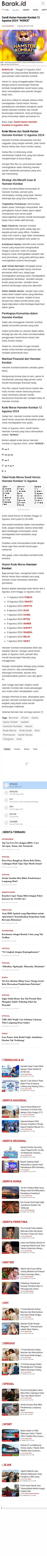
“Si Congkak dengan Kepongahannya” (20, 952)
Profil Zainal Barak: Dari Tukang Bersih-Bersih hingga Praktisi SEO (32, 1488)
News (35, 10)
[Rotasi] (15, 10)
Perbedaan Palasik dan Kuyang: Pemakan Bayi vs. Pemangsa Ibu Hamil (31, 1286)
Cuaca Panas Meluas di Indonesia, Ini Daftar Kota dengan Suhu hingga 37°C (31, 1110)
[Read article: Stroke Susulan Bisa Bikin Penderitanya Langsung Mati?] (10, 1409)
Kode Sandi (25, 730)
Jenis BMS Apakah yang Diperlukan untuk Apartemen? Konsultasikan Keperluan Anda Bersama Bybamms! (23, 916)
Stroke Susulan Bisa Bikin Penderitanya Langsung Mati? (31, 1407)
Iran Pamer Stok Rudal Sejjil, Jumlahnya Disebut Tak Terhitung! (32, 1205)
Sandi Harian (25, 734)
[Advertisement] (23, 1532)
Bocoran (13, 717)
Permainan (9, 734)
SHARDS (27, 632)
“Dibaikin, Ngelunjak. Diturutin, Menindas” (23, 966)
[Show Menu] (43, 3)
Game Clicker (10, 722)
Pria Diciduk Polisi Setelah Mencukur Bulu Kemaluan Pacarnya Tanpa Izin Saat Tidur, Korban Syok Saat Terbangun (31, 1234)
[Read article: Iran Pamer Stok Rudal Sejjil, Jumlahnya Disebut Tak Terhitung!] (10, 1207)
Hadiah (25, 722)
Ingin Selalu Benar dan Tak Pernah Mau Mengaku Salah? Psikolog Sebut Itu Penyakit (21, 1001)
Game (35, 717)
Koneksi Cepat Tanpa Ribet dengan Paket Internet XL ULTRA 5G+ (31, 1069)
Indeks (26, 10)
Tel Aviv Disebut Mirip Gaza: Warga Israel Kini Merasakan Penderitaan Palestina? (32, 1191)
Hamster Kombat (12, 726)
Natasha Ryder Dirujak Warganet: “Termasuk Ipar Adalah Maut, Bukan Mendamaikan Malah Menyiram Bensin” (31, 1329)
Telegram (8, 739)
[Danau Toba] (5, 10)
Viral (19, 739)
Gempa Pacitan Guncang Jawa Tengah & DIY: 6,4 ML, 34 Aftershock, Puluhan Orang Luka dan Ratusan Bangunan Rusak (32, 1153)
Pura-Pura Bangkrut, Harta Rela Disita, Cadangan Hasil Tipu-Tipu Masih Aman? (32, 1393)
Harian (28, 726)
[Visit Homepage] (14, 3)
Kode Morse (9, 730)
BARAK (6, 69)
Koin (37, 730)
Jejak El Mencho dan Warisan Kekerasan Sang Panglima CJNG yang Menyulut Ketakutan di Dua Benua (31, 1477)
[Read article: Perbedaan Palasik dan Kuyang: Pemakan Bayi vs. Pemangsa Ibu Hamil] (10, 1288)
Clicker (25, 717)
